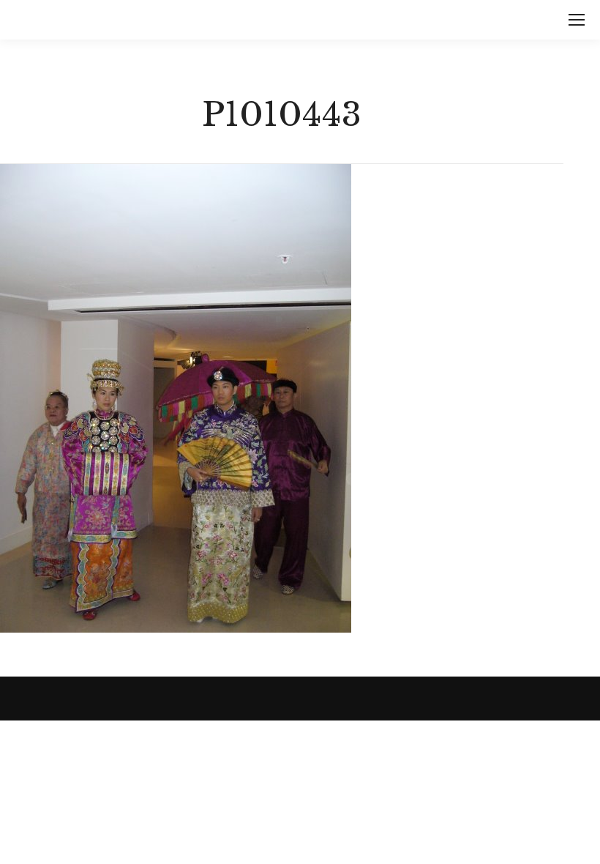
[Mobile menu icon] (576, 20)
